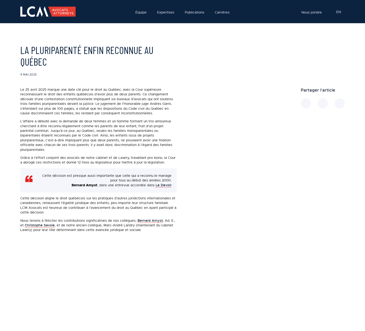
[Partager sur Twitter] (340, 103)
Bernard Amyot (150, 220)
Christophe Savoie (40, 225)
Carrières (222, 13)
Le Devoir (164, 185)
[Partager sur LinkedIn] (306, 103)
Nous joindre (311, 13)
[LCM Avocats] (48, 11)
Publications (194, 13)
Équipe (141, 13)
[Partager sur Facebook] (323, 103)
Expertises (165, 13)
